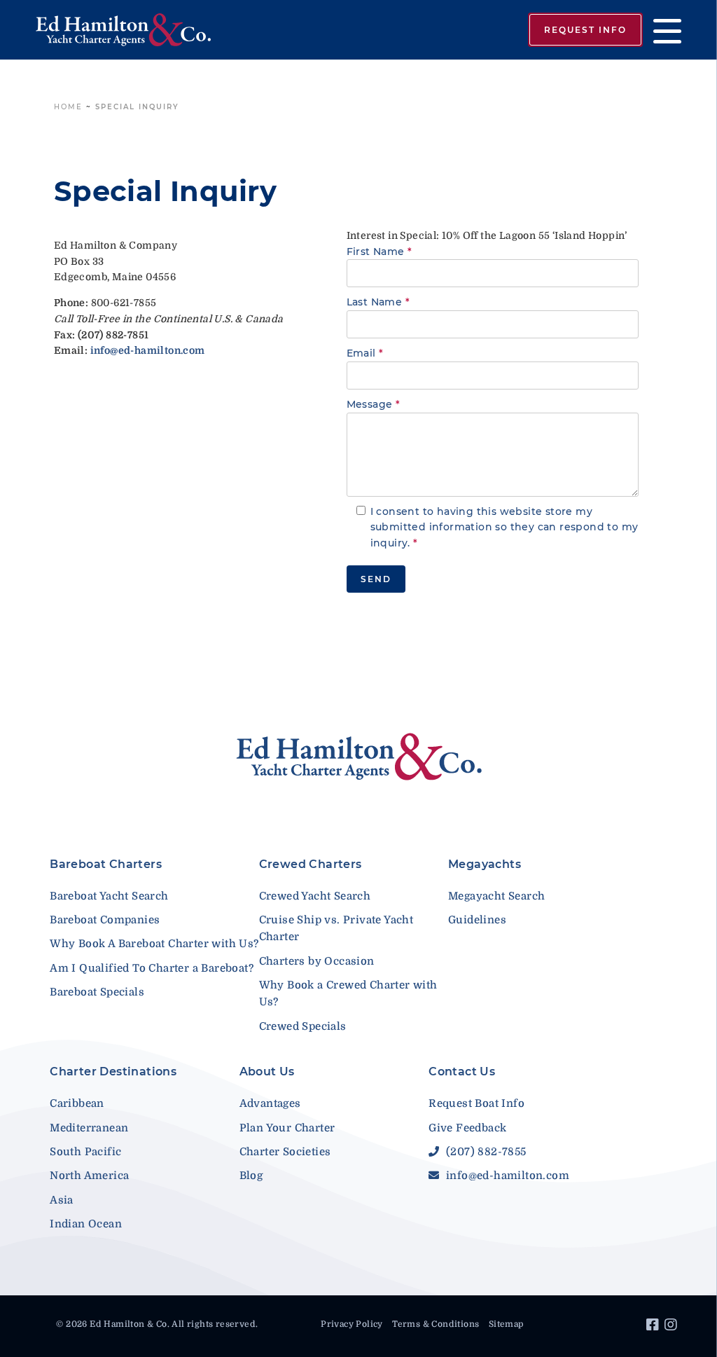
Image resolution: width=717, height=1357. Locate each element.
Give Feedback (467, 1128)
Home (68, 106)
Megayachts (484, 864)
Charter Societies (285, 1151)
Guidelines (477, 920)
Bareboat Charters (106, 864)
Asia (62, 1200)
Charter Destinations (113, 1071)
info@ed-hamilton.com (506, 1175)
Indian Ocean (86, 1224)
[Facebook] (654, 1327)
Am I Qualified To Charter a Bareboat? (151, 968)
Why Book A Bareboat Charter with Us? (154, 943)
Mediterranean (89, 1128)
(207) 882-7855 (484, 1151)
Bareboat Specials (97, 992)
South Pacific (85, 1151)
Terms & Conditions (435, 1324)
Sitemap (506, 1324)
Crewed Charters (310, 864)
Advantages (270, 1103)
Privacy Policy (352, 1324)
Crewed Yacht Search (315, 896)
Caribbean (77, 1103)
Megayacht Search (496, 896)
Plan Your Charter (287, 1128)
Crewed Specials (303, 1026)
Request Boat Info (476, 1103)
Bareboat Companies (105, 920)
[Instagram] (672, 1327)
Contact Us (462, 1071)
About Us (267, 1071)
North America (89, 1175)
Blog (251, 1175)
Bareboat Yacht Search (109, 896)
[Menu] (662, 30)
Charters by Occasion (317, 961)
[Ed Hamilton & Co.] (152, 30)
